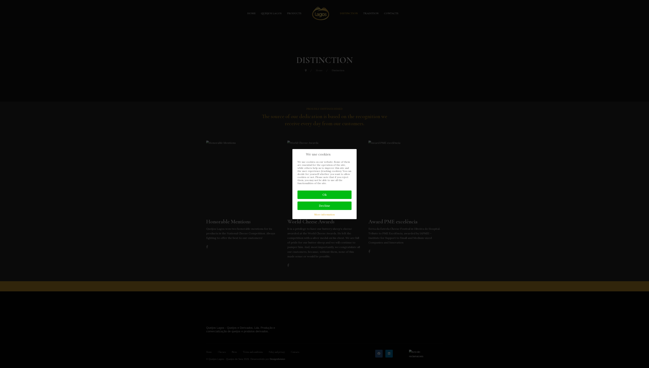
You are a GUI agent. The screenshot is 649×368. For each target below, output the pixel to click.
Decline (324, 206)
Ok (324, 195)
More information (324, 214)
